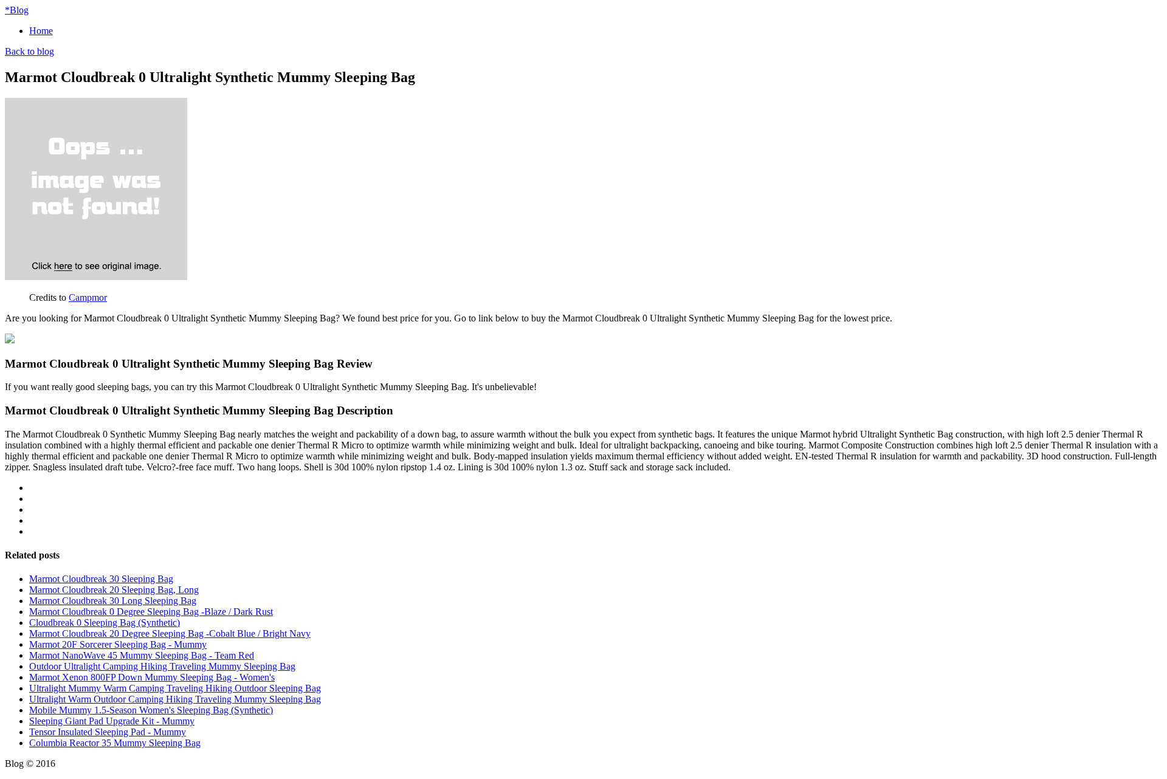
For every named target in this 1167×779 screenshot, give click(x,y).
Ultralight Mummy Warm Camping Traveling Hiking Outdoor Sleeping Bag (175, 688)
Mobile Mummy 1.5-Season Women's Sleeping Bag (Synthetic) (151, 710)
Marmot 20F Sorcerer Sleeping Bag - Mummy (118, 644)
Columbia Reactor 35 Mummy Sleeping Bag (115, 743)
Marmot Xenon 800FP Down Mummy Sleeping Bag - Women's (152, 677)
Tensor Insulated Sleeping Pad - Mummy (107, 732)
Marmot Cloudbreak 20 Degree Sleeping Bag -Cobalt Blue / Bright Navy (170, 633)
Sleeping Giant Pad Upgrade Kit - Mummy (111, 721)
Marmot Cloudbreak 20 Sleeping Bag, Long (114, 590)
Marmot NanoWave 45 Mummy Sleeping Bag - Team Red (141, 655)
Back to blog (29, 51)
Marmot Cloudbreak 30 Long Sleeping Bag (112, 600)
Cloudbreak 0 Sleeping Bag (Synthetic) (104, 622)
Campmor (88, 297)
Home (41, 31)
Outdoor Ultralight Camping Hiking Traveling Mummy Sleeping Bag (162, 666)
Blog (17, 10)
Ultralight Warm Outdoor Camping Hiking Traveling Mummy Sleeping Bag (175, 699)
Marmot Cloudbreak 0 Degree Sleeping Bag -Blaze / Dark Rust (151, 611)
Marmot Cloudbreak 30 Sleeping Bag (101, 579)
